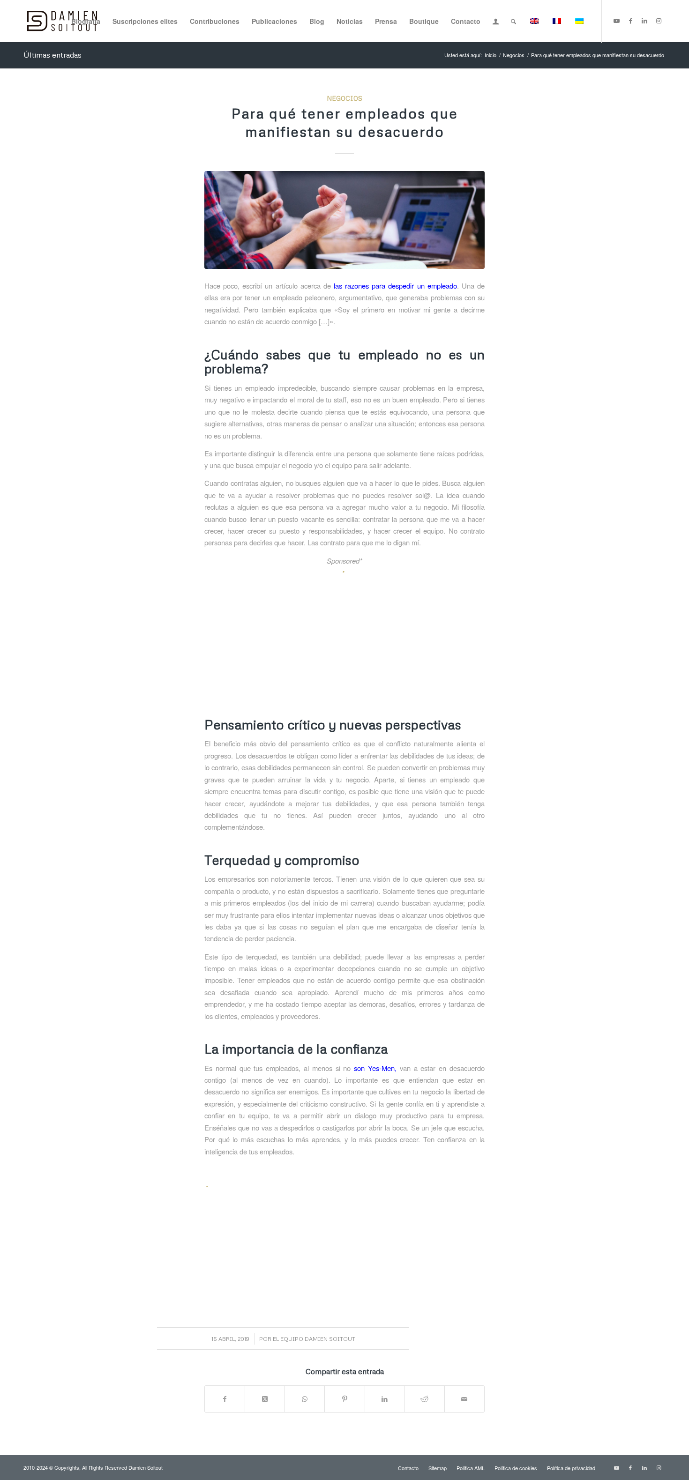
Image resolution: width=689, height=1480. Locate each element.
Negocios (344, 98)
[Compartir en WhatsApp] (304, 1399)
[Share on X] (265, 1399)
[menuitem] (85, 21)
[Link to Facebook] (630, 21)
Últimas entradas (52, 54)
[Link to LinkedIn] (644, 21)
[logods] (62, 21)
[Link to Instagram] (659, 21)
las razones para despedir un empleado (395, 285)
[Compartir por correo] (464, 1399)
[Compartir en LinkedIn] (384, 1399)
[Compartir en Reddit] (424, 1399)
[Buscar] (513, 21)
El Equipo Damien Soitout (314, 1338)
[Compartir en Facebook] (225, 1399)
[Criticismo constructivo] (344, 220)
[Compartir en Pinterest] (344, 1399)
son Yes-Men (374, 1068)
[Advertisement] (344, 643)
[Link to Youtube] (616, 21)
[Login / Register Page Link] (496, 22)
